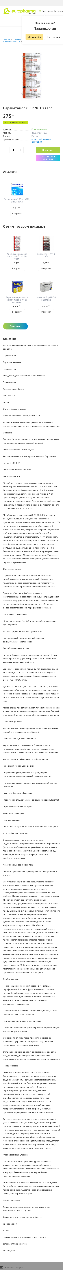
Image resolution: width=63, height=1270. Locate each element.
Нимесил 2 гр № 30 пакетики (46, 298)
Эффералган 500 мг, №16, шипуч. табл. (17, 200)
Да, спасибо (34, 36)
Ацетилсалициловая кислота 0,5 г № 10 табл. (17, 256)
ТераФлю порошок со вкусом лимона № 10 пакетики (17, 300)
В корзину (48, 150)
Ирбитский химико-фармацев (41, 140)
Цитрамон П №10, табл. (46, 255)
